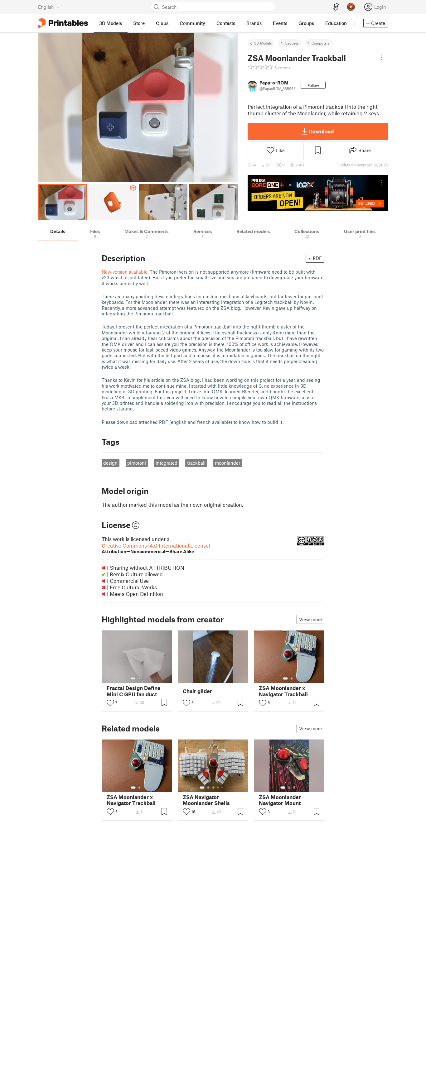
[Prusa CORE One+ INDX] (318, 193)
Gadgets (292, 43)
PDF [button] (317, 258)
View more (310, 619)
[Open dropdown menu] (381, 57)
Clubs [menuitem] (162, 23)
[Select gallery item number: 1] (133, 678)
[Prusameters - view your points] (351, 7)
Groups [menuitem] (306, 23)
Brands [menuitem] (254, 23)
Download (321, 131)
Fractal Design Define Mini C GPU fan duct (134, 691)
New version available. (125, 272)
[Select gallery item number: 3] (213, 787)
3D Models (263, 43)
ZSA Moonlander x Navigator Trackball (283, 691)
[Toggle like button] (110, 703)
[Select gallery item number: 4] (218, 787)
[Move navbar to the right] (354, 23)
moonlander (227, 463)
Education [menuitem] (336, 23)
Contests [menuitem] (225, 23)
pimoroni (136, 463)
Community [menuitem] (192, 23)
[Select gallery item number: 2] (139, 678)
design (110, 463)
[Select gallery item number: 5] (222, 787)
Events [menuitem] (280, 23)
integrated (166, 463)
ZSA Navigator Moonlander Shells (206, 800)
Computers (321, 43)
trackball (196, 463)
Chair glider (197, 691)
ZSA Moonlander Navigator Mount (280, 800)
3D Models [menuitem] (110, 23)
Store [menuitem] (139, 23)
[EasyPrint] (336, 7)
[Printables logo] (63, 23)
